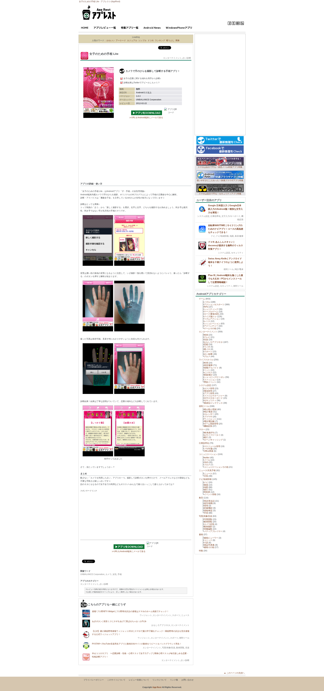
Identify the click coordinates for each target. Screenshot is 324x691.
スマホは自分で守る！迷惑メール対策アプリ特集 (220, 167)
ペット (207, 370)
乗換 (206, 485)
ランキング (160, 40)
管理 (206, 506)
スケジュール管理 (212, 446)
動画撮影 (208, 526)
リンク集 (174, 680)
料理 (206, 363)
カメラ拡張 (209, 524)
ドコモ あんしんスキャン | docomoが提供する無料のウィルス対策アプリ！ (225, 245)
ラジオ (207, 347)
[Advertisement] (135, 155)
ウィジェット (146, 615)
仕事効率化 (215, 216)
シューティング (211, 309)
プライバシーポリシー (94, 680)
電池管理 (208, 391)
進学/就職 (208, 503)
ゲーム (202, 299)
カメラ (108, 574)
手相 (120, 574)
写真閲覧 (208, 519)
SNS (206, 462)
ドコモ (151, 40)
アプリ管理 (209, 393)
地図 (232, 236)
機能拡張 (208, 426)
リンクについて (159, 680)
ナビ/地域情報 (222, 236)
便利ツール (184, 638)
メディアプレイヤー (213, 531)
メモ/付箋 (208, 449)
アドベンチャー (211, 326)
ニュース (185, 615)
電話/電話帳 (209, 421)
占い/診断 (186, 58)
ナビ (213, 236)
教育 (201, 498)
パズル (207, 302)
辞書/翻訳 (208, 508)
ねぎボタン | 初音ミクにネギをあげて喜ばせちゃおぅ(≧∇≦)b (119, 621)
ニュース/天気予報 (207, 470)
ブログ (207, 465)
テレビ (207, 337)
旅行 (206, 489)
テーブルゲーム (211, 311)
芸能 (206, 344)
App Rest (156, 687)
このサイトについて (116, 680)
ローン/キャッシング (213, 440)
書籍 (201, 534)
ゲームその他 (210, 328)
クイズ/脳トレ (210, 316)
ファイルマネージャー (214, 396)
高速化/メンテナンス (213, 403)
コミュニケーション (208, 454)
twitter (206, 457)
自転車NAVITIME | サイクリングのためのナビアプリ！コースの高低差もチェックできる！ (225, 229)
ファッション (210, 380)
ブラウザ (208, 416)
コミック (208, 540)
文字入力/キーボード (231, 216)
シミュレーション (212, 323)
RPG (206, 307)
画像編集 (208, 529)
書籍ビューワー (211, 538)
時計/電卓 (239, 269)
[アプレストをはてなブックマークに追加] (238, 24)
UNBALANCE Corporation (92, 574)
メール (207, 460)
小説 (206, 542)
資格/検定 (208, 510)
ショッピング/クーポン (214, 377)
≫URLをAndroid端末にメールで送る (146, 117)
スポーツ (176, 615)
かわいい (110, 40)
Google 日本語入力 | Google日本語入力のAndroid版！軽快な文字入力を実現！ (225, 209)
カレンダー (209, 414)
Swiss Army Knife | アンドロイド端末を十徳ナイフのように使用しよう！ (225, 262)
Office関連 (208, 451)
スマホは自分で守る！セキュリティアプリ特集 (220, 194)
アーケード (121, 40)
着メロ (207, 349)
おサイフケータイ (212, 435)
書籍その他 (209, 547)
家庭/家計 (208, 375)
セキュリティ (237, 253)
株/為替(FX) (209, 432)
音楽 (187, 647)
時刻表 (207, 492)
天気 (206, 476)
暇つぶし (170, 40)
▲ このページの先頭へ (235, 673)
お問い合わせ (187, 680)
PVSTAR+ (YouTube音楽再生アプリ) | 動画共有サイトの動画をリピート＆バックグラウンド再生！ (137, 644)
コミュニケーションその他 (216, 467)
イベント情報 (210, 494)
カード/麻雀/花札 (211, 314)
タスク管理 (209, 388)
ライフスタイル (206, 359)
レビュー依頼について (139, 680)
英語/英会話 (209, 501)
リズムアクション (212, 319)
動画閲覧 (180, 647)
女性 (115, 574)
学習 (206, 513)
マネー (202, 429)
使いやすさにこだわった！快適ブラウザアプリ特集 (220, 180)
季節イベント (210, 382)
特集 (201, 551)
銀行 (206, 437)
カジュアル (132, 40)
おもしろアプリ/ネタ (160, 625)
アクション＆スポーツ (214, 304)
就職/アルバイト (211, 368)
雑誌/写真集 (209, 545)
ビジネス (208, 372)
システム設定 (203, 216)
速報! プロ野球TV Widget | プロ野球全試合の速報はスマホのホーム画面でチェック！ (130, 611)
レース (207, 321)
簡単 (178, 40)
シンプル (142, 40)
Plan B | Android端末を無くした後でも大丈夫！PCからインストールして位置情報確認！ (225, 279)
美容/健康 (239, 236)
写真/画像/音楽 (168, 647)
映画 (206, 335)
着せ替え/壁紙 (210, 409)
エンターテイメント (172, 58)
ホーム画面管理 (211, 424)
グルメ (207, 356)
